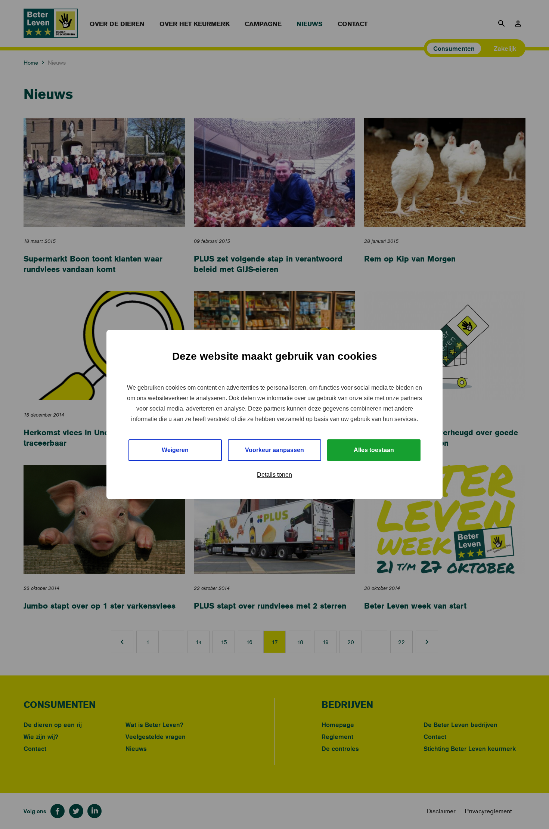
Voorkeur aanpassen (274, 450)
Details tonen (274, 474)
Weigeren (175, 450)
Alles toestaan (374, 450)
